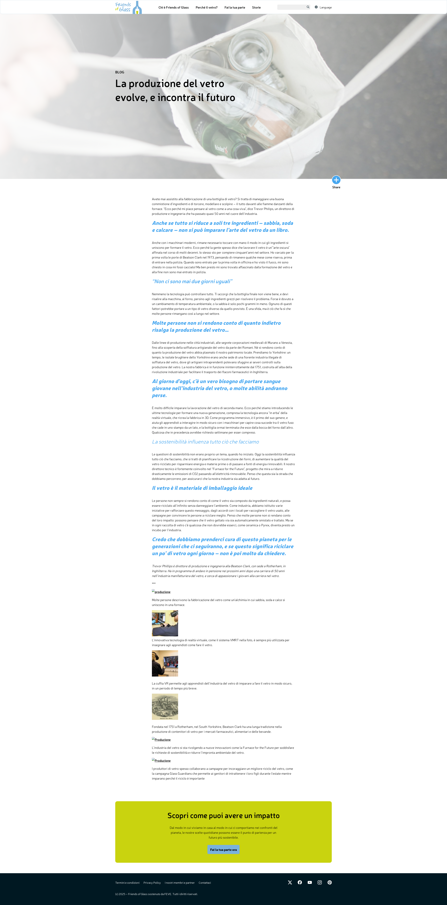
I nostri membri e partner (180, 882)
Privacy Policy (152, 882)
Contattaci (205, 882)
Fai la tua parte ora (223, 849)
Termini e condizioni (127, 882)
